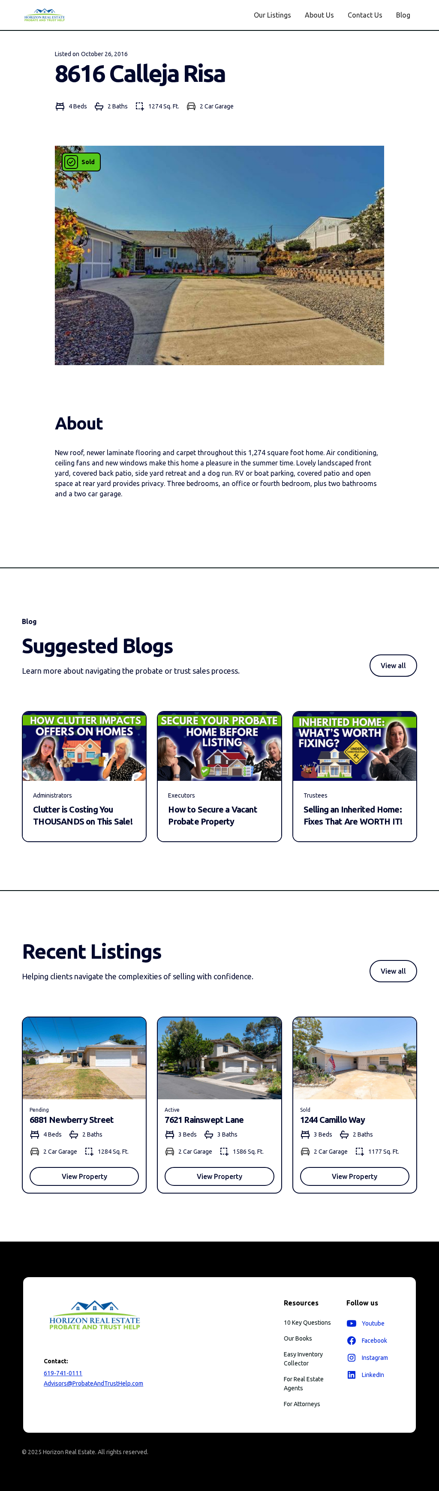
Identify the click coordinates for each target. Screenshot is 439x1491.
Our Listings (272, 15)
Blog (403, 15)
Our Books (298, 1338)
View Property (84, 1176)
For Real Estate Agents (304, 1384)
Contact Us (365, 15)
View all (393, 665)
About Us (319, 15)
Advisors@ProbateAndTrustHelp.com (93, 1383)
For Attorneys (302, 1404)
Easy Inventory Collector (303, 1359)
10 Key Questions (307, 1322)
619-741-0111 (63, 1373)
